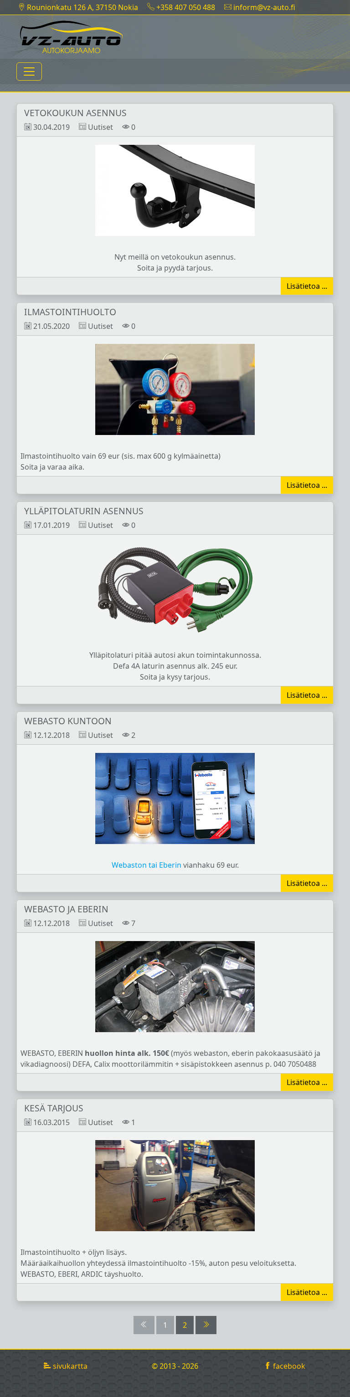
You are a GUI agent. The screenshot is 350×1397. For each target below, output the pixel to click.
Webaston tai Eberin (146, 865)
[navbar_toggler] (29, 71)
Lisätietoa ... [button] (307, 286)
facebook (288, 1366)
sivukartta (69, 1366)
